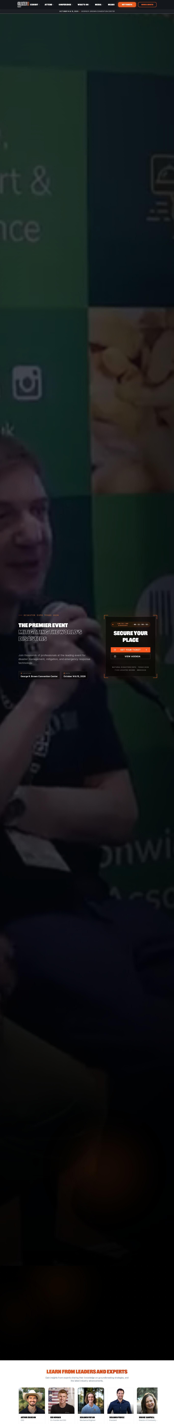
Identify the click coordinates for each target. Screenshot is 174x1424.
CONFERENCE (65, 4)
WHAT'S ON (83, 4)
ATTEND (48, 4)
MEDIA (98, 4)
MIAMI (111, 4)
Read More (25, 1350)
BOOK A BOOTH (147, 4)
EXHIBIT (34, 4)
